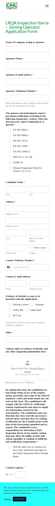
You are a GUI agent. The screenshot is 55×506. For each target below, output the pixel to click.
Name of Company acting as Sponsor (26, 42)
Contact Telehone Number (20, 260)
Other (9, 332)
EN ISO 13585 (20, 146)
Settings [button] (7, 499)
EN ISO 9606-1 (20, 130)
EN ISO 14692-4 (21, 151)
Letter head (35, 310)
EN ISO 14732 (20, 140)
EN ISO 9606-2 (20, 135)
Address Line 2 (12, 226)
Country (32, 253)
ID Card (17, 315)
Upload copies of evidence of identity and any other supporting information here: (27, 350)
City (7, 238)
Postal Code (11, 253)
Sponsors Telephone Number (22, 91)
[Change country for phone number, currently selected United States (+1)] (9, 267)
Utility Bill (18, 310)
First (8, 194)
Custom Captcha (15, 467)
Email (8, 289)
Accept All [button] (19, 499)
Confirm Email (35, 289)
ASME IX (18, 162)
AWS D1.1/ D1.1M (22, 157)
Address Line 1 (12, 214)
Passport (40, 304)
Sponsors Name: (15, 58)
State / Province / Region (36, 239)
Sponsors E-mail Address (19, 74)
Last (31, 194)
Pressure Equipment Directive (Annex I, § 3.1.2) (27, 169)
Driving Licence (21, 304)
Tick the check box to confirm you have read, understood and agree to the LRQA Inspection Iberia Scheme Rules (30, 452)
